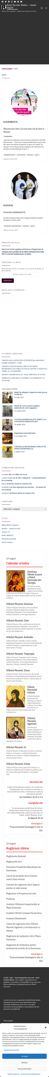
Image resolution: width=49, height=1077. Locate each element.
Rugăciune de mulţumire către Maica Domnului (23, 937)
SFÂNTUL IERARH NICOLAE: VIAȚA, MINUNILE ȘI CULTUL (24, 374)
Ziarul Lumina (7, 542)
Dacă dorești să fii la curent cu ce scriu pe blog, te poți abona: (23, 269)
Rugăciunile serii (14, 861)
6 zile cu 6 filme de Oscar (17, 474)
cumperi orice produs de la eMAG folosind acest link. (23, 252)
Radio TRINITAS (7, 535)
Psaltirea (10, 898)
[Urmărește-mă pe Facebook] (2, 1)
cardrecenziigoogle (8, 478)
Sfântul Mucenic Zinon (18, 670)
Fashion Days (19, 254)
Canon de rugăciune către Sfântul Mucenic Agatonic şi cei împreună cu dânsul (23, 927)
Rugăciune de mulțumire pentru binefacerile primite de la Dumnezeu (23, 946)
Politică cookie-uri (14, 1074)
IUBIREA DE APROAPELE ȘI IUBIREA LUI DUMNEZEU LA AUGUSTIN (23, 379)
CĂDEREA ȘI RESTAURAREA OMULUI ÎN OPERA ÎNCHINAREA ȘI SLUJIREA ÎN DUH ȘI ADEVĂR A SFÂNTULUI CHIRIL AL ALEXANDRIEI (24, 368)
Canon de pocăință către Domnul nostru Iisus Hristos (21, 877)
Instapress (5, 493)
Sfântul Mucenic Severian (19, 604)
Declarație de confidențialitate (30, 1074)
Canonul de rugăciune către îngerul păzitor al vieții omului (23, 886)
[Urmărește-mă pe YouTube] (15, 1)
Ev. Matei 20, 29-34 (35, 818)
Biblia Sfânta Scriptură (10, 525)
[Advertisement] (24, 38)
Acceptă (24, 1056)
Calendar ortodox (17, 563)
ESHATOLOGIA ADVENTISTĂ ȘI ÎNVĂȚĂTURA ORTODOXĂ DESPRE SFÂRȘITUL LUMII (23, 361)
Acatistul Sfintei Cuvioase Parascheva (24, 913)
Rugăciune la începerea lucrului (21, 893)
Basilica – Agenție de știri (11, 528)
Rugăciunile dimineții (16, 856)
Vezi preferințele (24, 1069)
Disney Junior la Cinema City (20, 484)
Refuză (24, 1062)
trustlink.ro (6, 487)
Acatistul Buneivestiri (16, 918)
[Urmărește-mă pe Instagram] (12, 1)
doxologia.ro (37, 823)
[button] (45, 1027)
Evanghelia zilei (35, 802)
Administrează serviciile (11, 1050)
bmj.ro (4, 484)
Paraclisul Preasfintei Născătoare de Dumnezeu (23, 868)
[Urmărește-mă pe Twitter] (6, 1)
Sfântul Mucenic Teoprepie (20, 653)
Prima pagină (7, 68)
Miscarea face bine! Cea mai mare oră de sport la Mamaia (23, 130)
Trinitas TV (6, 532)
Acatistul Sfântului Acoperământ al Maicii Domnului (23, 906)
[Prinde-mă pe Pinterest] (18, 1)
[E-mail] (21, 1)
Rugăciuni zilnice (17, 848)
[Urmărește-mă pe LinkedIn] (9, 1)
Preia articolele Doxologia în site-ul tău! (26, 828)
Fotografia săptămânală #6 (14, 212)
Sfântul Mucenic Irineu (18, 763)
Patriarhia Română (9, 539)
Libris (28, 254)
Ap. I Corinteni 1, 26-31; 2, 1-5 (31, 797)
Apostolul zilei (36, 781)
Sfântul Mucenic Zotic (17, 620)
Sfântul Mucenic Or (16, 747)
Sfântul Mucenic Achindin (19, 637)
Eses (3, 474)
